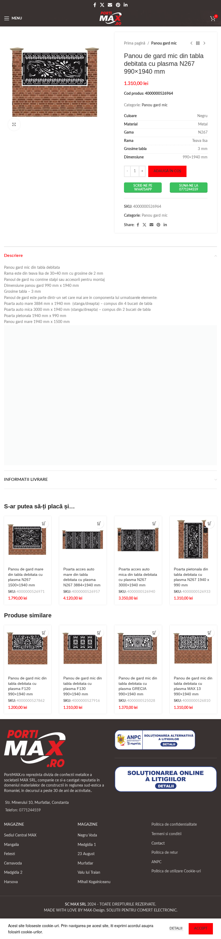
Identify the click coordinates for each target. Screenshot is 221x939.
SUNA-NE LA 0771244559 (188, 187)
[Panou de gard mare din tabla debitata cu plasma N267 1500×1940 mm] (27, 539)
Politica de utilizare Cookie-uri (176, 871)
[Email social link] (110, 5)
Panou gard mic (164, 43)
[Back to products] (198, 43)
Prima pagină (134, 43)
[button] (44, 523)
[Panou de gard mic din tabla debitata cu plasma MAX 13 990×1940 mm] (193, 648)
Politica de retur (164, 853)
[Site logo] (110, 18)
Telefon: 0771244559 (23, 810)
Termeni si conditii (166, 834)
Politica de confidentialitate (174, 824)
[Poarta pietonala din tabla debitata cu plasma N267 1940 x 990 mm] (193, 539)
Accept (201, 928)
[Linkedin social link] (125, 5)
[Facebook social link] (95, 5)
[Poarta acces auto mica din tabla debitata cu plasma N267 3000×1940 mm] (138, 539)
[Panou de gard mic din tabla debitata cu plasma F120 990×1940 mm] (27, 648)
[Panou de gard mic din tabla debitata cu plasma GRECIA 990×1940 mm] (138, 648)
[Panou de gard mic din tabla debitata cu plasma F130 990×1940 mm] (82, 648)
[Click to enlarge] (14, 124)
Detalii (176, 928)
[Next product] (204, 43)
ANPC (156, 862)
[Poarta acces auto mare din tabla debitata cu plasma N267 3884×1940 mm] (82, 539)
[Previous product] (191, 43)
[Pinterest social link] (118, 5)
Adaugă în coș (167, 171)
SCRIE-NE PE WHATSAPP (142, 187)
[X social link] (102, 5)
